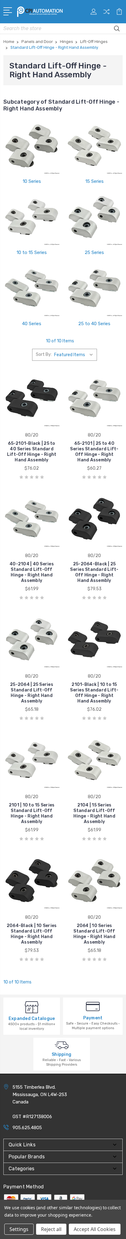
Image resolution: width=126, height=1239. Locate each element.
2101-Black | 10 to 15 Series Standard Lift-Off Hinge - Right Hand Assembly (94, 693)
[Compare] (106, 13)
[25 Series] (94, 217)
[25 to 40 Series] (94, 288)
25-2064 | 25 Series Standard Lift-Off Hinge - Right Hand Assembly (31, 693)
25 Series (94, 252)
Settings (18, 1229)
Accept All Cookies (95, 1229)
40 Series (31, 323)
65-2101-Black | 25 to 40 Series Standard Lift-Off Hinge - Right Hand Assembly (32, 452)
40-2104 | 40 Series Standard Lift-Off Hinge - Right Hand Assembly (31, 572)
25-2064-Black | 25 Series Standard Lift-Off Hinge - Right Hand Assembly (94, 572)
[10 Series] (31, 146)
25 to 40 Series (94, 323)
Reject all (51, 1229)
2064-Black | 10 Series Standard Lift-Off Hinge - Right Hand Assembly (32, 934)
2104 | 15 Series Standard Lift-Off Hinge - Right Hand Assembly (94, 813)
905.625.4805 (27, 1127)
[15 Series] (94, 146)
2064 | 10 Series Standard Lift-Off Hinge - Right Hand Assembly (94, 934)
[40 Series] (31, 288)
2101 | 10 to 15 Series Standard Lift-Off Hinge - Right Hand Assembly (32, 813)
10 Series (32, 181)
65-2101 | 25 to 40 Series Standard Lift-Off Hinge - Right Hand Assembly (94, 452)
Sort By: (44, 354)
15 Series (94, 181)
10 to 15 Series (32, 252)
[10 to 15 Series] (31, 217)
